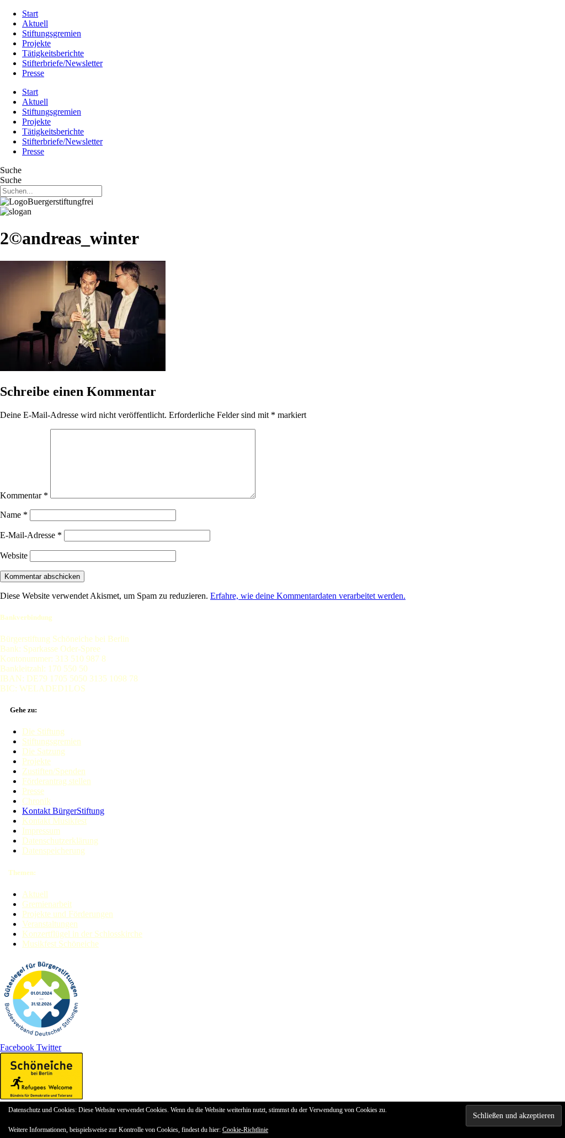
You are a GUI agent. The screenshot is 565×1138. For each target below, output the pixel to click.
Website (14, 555)
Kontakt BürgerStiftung (63, 810)
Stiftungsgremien (51, 33)
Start (30, 13)
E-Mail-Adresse (31, 535)
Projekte (36, 43)
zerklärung (79, 840)
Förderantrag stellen (56, 781)
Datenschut (41, 840)
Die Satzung (43, 751)
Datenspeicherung (53, 850)
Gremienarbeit (47, 904)
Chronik (36, 801)
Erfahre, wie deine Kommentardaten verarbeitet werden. (308, 595)
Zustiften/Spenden (54, 771)
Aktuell (35, 23)
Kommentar (24, 495)
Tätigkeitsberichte (53, 53)
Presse (33, 73)
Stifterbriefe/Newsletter (62, 63)
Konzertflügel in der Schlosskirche (82, 933)
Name (14, 514)
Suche (11, 170)
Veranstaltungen (50, 923)
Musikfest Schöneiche (60, 943)
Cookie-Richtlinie (245, 1130)
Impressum (41, 830)
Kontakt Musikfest (54, 820)
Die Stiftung (43, 731)
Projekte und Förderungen (67, 914)
